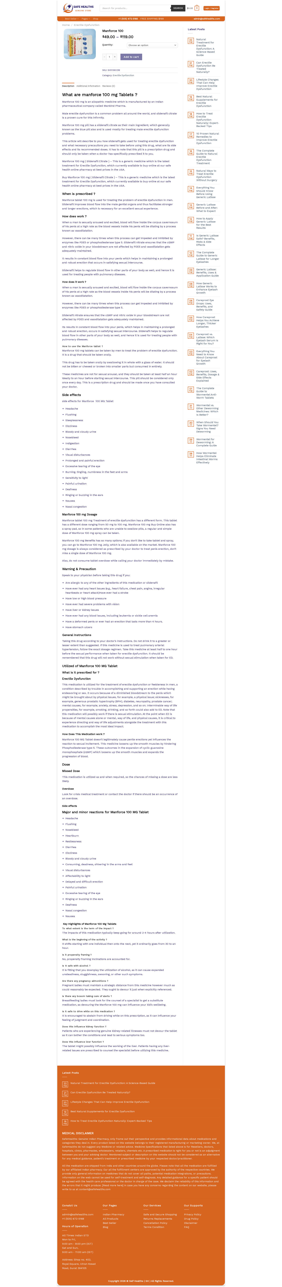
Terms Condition (153, 1227)
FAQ (186, 1227)
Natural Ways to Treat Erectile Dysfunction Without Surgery (206, 175)
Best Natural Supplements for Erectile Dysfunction (207, 101)
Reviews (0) (108, 86)
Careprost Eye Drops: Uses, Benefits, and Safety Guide (205, 305)
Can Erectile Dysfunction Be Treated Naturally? (205, 67)
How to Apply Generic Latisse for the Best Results (206, 223)
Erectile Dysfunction (86, 25)
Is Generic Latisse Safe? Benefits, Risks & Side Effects (207, 240)
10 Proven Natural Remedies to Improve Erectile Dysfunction (207, 138)
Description (68, 86)
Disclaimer (190, 1222)
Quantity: (107, 45)
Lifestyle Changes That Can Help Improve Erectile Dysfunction (207, 84)
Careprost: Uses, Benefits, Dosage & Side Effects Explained (207, 376)
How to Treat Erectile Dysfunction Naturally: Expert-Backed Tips (207, 120)
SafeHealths (69, 1146)
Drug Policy (191, 1218)
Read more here (112, 1185)
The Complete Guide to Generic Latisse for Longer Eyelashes (207, 257)
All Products (110, 1218)
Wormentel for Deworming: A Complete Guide (206, 442)
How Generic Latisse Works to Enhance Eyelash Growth (207, 288)
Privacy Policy (192, 1214)
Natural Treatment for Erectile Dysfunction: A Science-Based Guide (205, 47)
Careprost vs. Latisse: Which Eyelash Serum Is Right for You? (207, 339)
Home (66, 25)
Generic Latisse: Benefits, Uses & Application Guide (207, 272)
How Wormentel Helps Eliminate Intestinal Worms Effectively (207, 457)
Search (178, 8)
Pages (85, 19)
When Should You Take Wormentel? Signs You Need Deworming (207, 427)
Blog (105, 1227)
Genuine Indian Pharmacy (93, 1138)
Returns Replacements (157, 1218)
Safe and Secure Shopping (160, 1214)
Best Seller (71, 19)
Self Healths (136, 1281)
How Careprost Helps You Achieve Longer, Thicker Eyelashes (207, 322)
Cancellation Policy (155, 1222)
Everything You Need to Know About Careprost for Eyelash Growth (206, 357)
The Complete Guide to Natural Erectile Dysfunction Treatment (206, 157)
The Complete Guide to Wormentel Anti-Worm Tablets (206, 393)
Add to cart (131, 56)
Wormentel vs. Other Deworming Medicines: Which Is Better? (207, 410)
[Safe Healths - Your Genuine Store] (78, 8)
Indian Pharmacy (113, 1214)
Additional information (88, 86)
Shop (95, 19)
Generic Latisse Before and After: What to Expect (207, 207)
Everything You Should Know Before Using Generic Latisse (206, 192)
